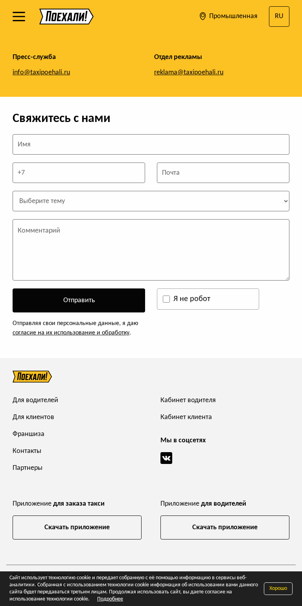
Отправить (79, 300)
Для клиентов (33, 417)
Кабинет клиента (186, 417)
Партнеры (27, 468)
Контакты (27, 451)
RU (279, 16)
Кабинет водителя (188, 400)
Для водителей (35, 400)
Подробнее (110, 599)
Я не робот (191, 299)
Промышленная (233, 16)
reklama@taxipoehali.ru (188, 72)
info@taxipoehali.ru (41, 72)
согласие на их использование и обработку (71, 333)
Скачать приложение (77, 527)
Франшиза (28, 434)
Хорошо (278, 588)
